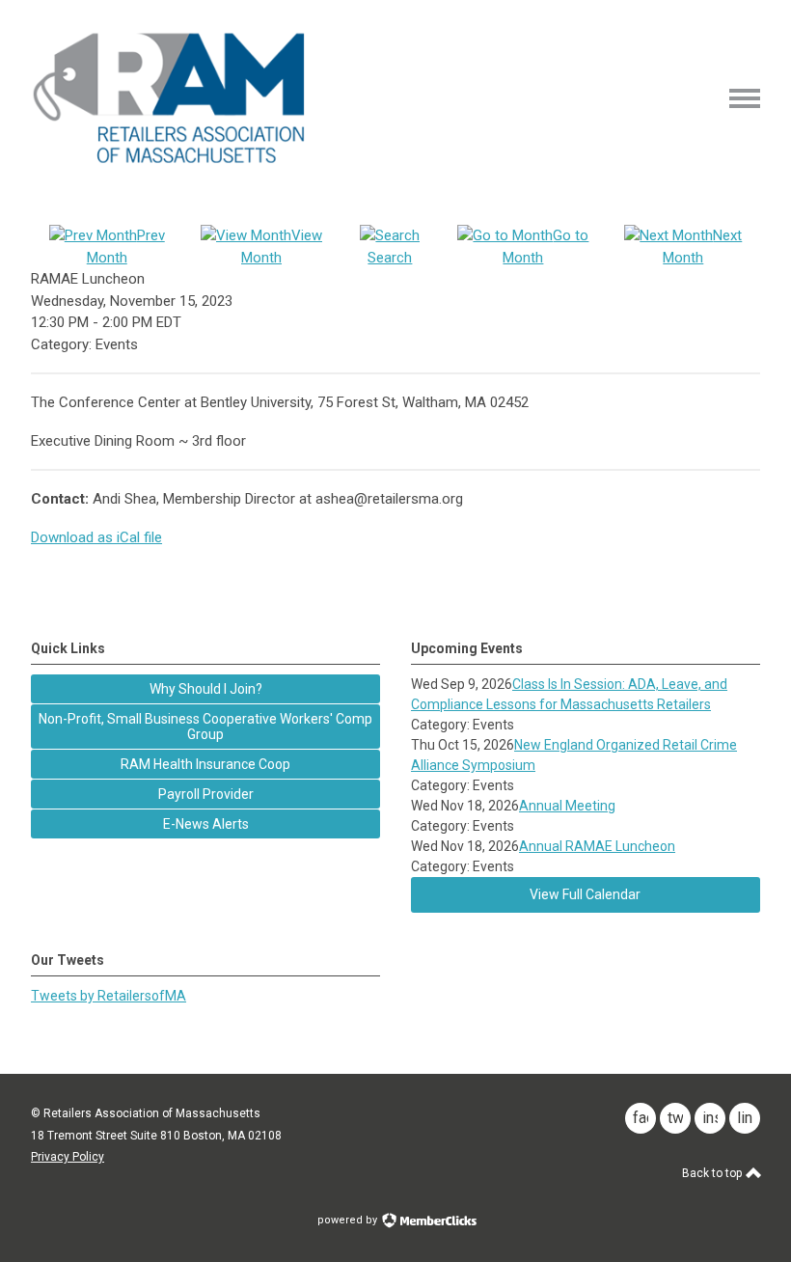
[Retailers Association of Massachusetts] (172, 162)
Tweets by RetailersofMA (108, 995)
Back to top (713, 1173)
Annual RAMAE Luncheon (597, 846)
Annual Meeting (567, 805)
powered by (348, 1220)
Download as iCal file (96, 537)
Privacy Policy (67, 1157)
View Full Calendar (585, 894)
